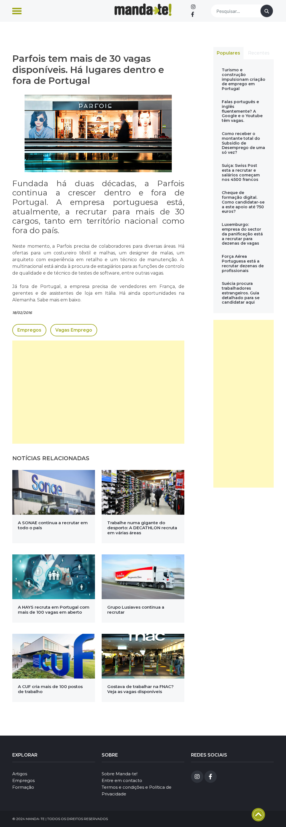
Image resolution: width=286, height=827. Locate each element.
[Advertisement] (98, 392)
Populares (228, 53)
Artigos (19, 773)
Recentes (258, 53)
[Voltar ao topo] (258, 814)
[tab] (228, 53)
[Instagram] (193, 7)
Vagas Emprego (73, 330)
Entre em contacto (122, 780)
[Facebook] (192, 14)
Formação (23, 787)
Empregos (29, 330)
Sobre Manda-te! (119, 773)
